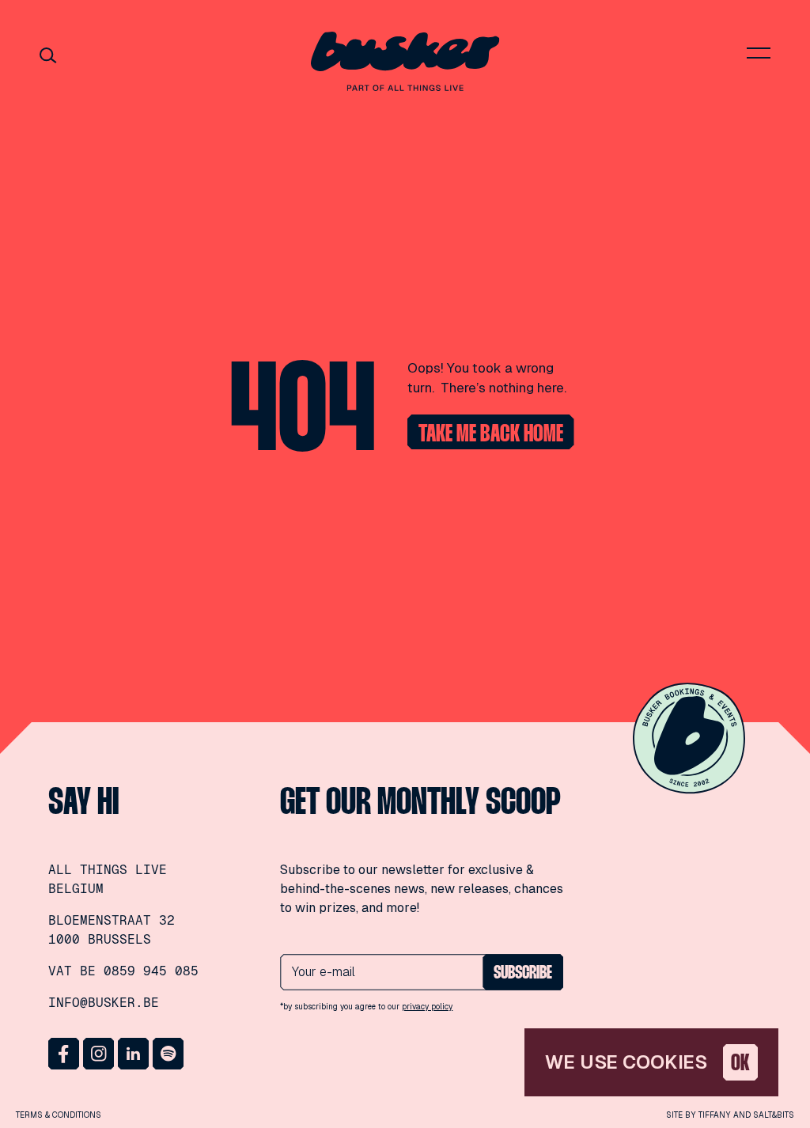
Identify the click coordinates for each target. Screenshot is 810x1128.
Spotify (168, 1053)
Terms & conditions (58, 1115)
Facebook (64, 1053)
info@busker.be (103, 1002)
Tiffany (714, 1115)
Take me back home (490, 434)
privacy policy (427, 1006)
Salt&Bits (773, 1115)
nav (758, 53)
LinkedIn (134, 1053)
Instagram (99, 1053)
